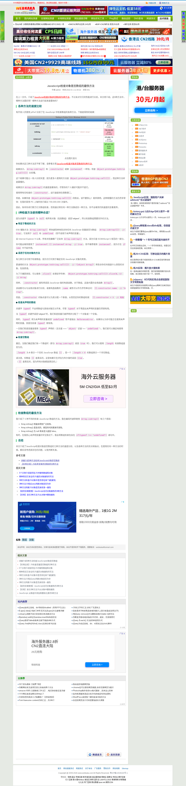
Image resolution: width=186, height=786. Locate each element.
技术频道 (164, 18)
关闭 (2, 41)
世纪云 (115, 777)
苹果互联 (79, 777)
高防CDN (109, 782)
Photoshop (142, 143)
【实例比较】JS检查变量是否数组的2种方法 (39, 464)
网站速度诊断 (80, 18)
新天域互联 (87, 777)
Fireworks (142, 147)
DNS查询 (138, 18)
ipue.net (102, 782)
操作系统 (141, 154)
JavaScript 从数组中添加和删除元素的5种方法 (38, 593)
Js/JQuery (142, 140)
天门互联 (87, 782)
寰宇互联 (121, 777)
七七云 (81, 782)
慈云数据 (94, 782)
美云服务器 (96, 777)
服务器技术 (142, 151)
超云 (73, 777)
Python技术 (142, 162)
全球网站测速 (47, 18)
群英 (92, 780)
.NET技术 (142, 129)
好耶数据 (122, 780)
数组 (24, 540)
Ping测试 (113, 18)
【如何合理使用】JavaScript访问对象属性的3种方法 (41, 491)
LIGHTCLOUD (105, 780)
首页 (60, 768)
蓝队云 (96, 780)
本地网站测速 (64, 18)
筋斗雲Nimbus (78, 780)
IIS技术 (141, 136)
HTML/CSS (142, 125)
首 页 (18, 18)
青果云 (104, 777)
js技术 (29, 77)
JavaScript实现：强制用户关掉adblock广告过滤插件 (147, 198)
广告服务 (98, 768)
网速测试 (151, 18)
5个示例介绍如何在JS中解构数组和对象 (36, 473)
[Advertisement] (71, 729)
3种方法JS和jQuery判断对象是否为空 (35, 484)
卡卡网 (26, 10)
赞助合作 (106, 768)
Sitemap (125, 768)
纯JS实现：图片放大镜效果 (146, 268)
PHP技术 (142, 132)
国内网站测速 (30, 18)
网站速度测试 (68, 768)
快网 (69, 777)
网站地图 (116, 768)
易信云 (87, 780)
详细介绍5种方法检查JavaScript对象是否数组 (40, 460)
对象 (31, 540)
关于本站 (89, 768)
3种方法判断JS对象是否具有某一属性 (35, 487)
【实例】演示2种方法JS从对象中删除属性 (37, 495)
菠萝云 (109, 777)
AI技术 (141, 165)
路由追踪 (126, 18)
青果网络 (115, 780)
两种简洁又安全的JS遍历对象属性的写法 (36, 476)
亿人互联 (68, 780)
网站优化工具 (97, 18)
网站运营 (141, 158)
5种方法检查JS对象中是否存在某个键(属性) (37, 480)
